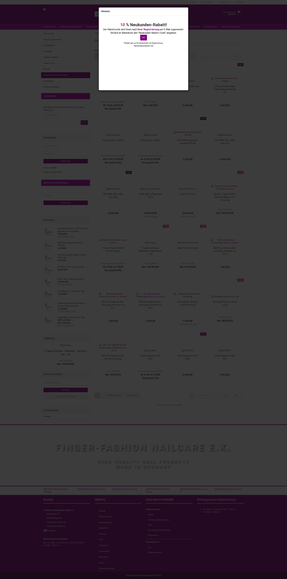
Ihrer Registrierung (148, 29)
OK (143, 37)
